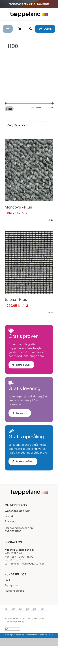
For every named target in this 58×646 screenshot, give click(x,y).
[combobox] (29, 125)
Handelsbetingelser (15, 618)
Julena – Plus (16, 299)
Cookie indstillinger (15, 621)
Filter (9, 108)
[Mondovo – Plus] (29, 170)
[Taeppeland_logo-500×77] (29, 12)
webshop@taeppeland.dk (19, 549)
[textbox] (29, 125)
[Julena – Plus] (29, 262)
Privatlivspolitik (36, 618)
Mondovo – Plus (18, 207)
